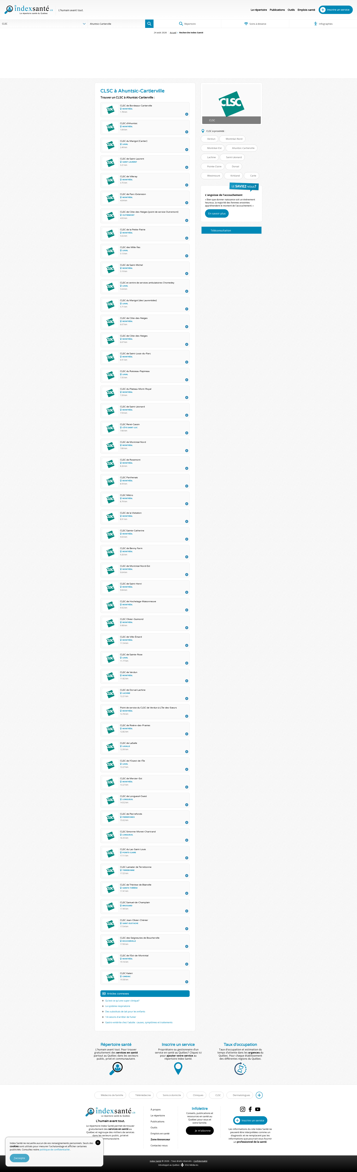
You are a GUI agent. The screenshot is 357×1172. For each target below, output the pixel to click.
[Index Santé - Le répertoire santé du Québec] (28, 9)
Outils (291, 9)
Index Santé (155, 1161)
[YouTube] (257, 1109)
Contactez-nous (159, 1145)
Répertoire (190, 23)
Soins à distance (257, 23)
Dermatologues (241, 1095)
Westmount (213, 175)
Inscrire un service (338, 9)
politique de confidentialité (55, 1149)
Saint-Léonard (234, 157)
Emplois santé (306, 9)
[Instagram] (242, 1109)
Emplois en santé (160, 1133)
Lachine (211, 157)
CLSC (218, 1095)
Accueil (173, 32)
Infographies (325, 23)
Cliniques (198, 1095)
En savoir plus (217, 213)
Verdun (211, 138)
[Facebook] (250, 1109)
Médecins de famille (112, 1095)
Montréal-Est (214, 148)
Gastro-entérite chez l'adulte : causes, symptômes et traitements (139, 1022)
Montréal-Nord (234, 138)
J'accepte (19, 1158)
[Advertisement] (178, 55)
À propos (156, 1109)
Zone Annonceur (160, 1139)
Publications (277, 9)
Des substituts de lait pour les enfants (125, 1011)
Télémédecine (143, 1095)
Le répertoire (259, 9)
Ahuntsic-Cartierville (243, 148)
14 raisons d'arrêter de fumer (120, 1016)
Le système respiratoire (117, 1006)
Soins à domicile (172, 1095)
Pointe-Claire (214, 166)
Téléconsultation (221, 230)
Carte (253, 175)
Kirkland (235, 175)
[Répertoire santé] (259, 1095)
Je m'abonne (203, 1130)
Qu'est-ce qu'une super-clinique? (122, 1000)
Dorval (235, 166)
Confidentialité (200, 1161)
